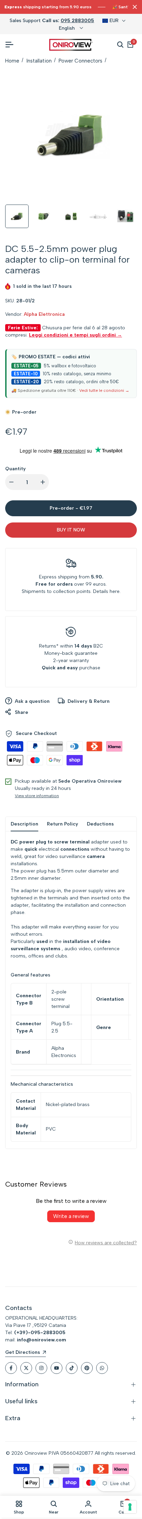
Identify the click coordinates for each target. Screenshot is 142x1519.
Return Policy (62, 824)
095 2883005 (77, 20)
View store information (37, 795)
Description (24, 824)
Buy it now (71, 530)
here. (115, 591)
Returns (47, 646)
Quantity (15, 469)
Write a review (71, 1216)
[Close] (133, 6)
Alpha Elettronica (44, 314)
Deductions (100, 824)
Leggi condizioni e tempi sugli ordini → (75, 335)
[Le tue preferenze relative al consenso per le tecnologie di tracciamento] (129, 1506)
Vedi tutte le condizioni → (104, 390)
